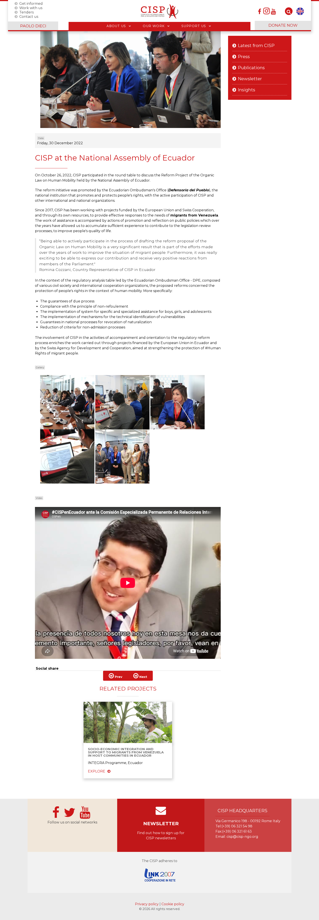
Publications (251, 67)
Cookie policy (172, 904)
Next (142, 677)
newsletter (161, 824)
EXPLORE (96, 771)
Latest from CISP (256, 45)
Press (244, 56)
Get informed (31, 3)
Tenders (26, 12)
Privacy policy (147, 904)
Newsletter (250, 78)
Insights (246, 89)
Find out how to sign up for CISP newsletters (160, 835)
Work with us (30, 8)
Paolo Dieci (33, 26)
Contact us (28, 16)
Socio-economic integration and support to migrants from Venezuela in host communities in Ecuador (126, 752)
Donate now (283, 25)
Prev (118, 677)
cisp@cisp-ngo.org (242, 837)
